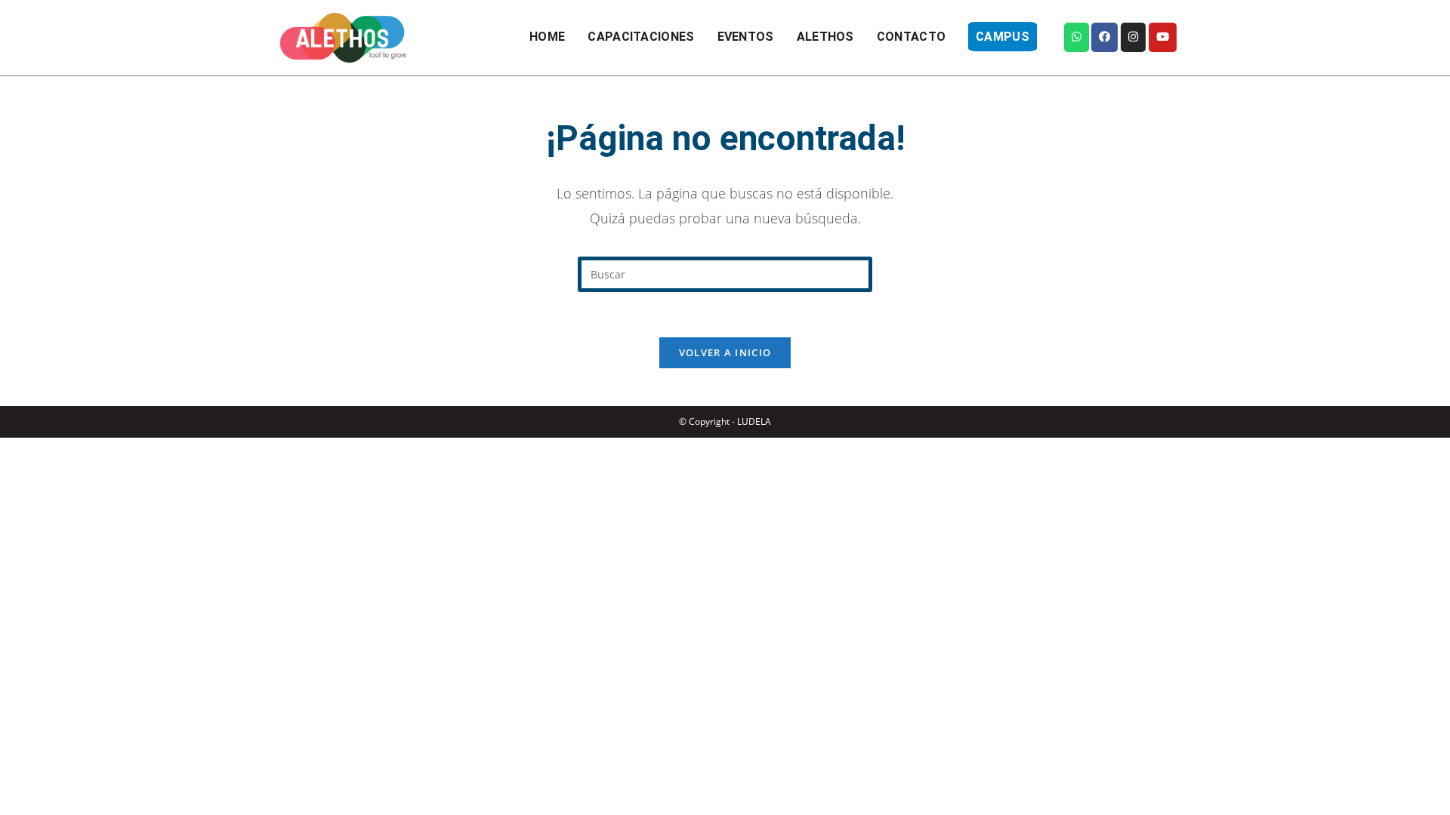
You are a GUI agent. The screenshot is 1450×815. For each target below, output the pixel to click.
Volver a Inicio (725, 352)
